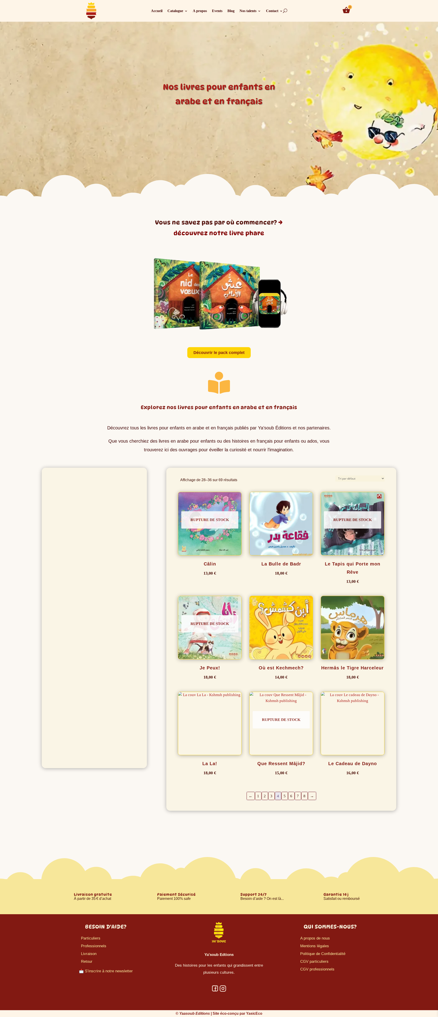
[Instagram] (222, 991)
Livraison (88, 954)
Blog (231, 11)
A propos (200, 11)
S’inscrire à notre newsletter (109, 971)
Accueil (156, 11)
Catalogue (175, 11)
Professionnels (93, 946)
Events (217, 11)
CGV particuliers (314, 961)
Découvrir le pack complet (219, 352)
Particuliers (90, 938)
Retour (86, 961)
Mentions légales (314, 946)
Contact (272, 11)
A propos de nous (315, 938)
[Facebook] (215, 991)
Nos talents (248, 11)
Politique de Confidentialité (322, 954)
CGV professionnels (317, 969)
